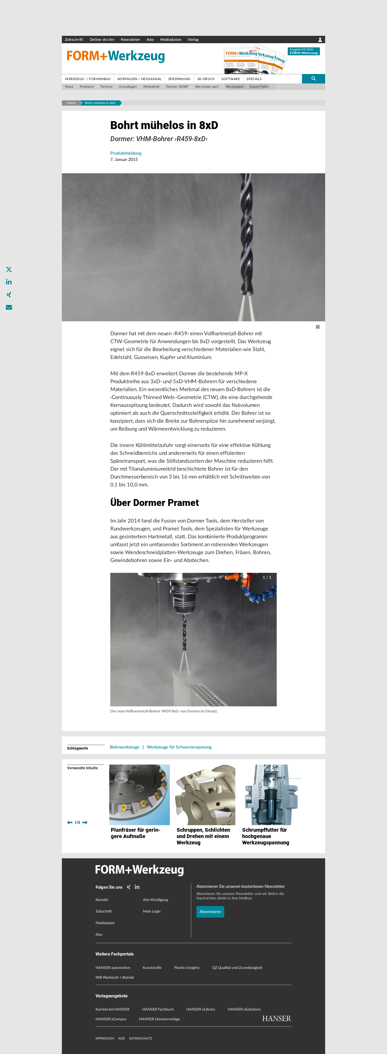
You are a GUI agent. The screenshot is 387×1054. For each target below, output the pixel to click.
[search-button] (313, 78)
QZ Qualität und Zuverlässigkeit (237, 968)
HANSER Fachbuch (158, 1009)
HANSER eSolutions (244, 1009)
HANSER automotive (113, 968)
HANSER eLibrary (200, 1009)
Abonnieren (210, 912)
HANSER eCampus (111, 1019)
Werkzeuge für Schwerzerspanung (179, 747)
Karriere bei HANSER (113, 1009)
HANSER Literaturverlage (159, 1019)
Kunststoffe (152, 968)
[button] (193, 639)
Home (71, 103)
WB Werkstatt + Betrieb (115, 977)
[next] (84, 822)
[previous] (69, 822)
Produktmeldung (125, 153)
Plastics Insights (187, 968)
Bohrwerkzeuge (125, 747)
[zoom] (318, 327)
